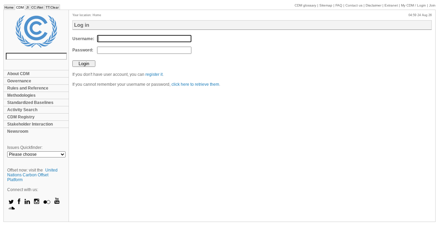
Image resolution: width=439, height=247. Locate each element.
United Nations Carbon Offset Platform (32, 175)
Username (82, 38)
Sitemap (325, 5)
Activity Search (22, 109)
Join (432, 5)
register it (154, 74)
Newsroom (17, 131)
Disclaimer (373, 5)
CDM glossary (305, 5)
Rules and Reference (27, 88)
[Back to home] (36, 31)
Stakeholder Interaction (30, 124)
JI (27, 7)
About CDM (18, 73)
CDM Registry (21, 117)
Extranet (391, 5)
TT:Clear (52, 7)
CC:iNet (37, 7)
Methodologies (21, 95)
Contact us (354, 5)
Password (82, 50)
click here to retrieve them (195, 84)
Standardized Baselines (30, 102)
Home (9, 7)
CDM (20, 7)
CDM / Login (414, 5)
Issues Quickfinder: (25, 147)
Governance (19, 81)
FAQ (338, 5)
